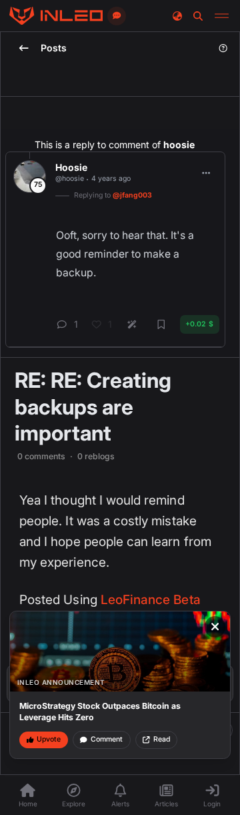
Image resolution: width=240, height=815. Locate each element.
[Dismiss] (215, 626)
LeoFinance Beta (151, 599)
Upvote (49, 739)
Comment (107, 739)
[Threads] (56, 16)
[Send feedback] (116, 16)
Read (161, 739)
